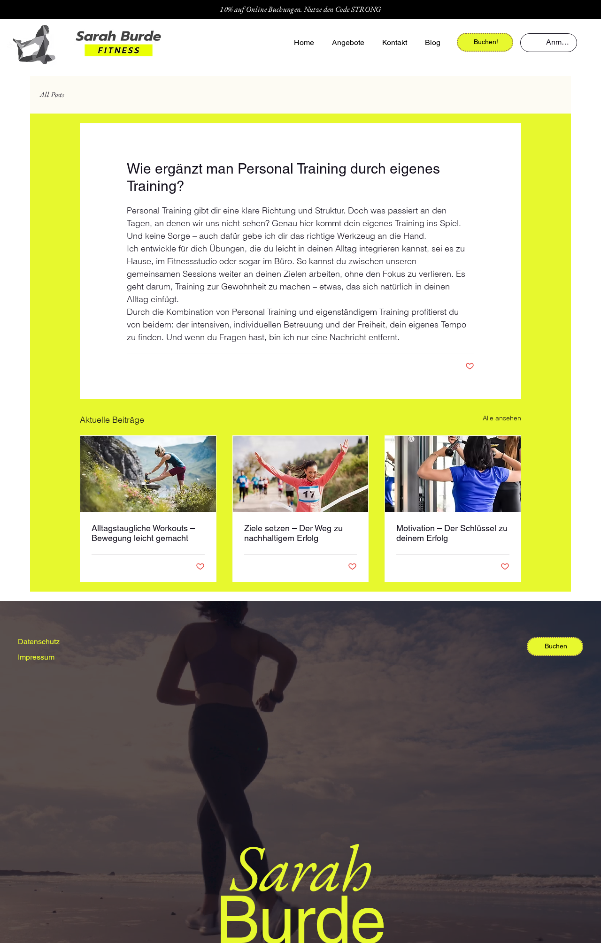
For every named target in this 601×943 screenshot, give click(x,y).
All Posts (51, 95)
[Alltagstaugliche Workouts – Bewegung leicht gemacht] (148, 474)
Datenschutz (39, 641)
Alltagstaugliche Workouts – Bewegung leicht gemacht (143, 533)
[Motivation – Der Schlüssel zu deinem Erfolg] (453, 474)
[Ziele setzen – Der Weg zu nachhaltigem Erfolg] (301, 474)
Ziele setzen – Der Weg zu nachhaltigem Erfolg (293, 533)
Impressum (36, 657)
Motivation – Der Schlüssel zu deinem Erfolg (452, 533)
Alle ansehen (502, 418)
